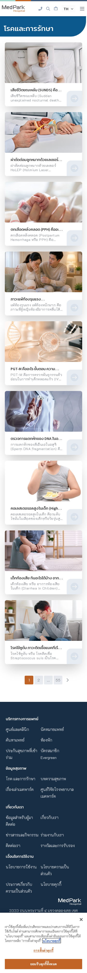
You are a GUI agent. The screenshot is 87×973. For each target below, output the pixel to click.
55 (58, 679)
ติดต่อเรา (13, 845)
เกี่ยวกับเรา (49, 817)
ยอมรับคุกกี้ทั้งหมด (43, 964)
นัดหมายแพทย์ (52, 729)
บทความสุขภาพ (53, 778)
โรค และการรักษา (20, 778)
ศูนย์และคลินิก (17, 729)
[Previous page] (19, 680)
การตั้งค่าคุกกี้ (43, 950)
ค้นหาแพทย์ (15, 740)
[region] (43, 943)
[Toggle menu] (82, 9)
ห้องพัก (46, 740)
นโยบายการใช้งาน (21, 866)
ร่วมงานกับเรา (52, 834)
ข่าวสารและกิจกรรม (22, 834)
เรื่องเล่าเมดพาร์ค (20, 789)
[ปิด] (81, 919)
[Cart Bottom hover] (56, 9)
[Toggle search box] (48, 9)
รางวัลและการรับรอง (58, 845)
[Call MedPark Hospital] (40, 9)
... (48, 679)
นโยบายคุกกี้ (51, 884)
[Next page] (67, 680)
